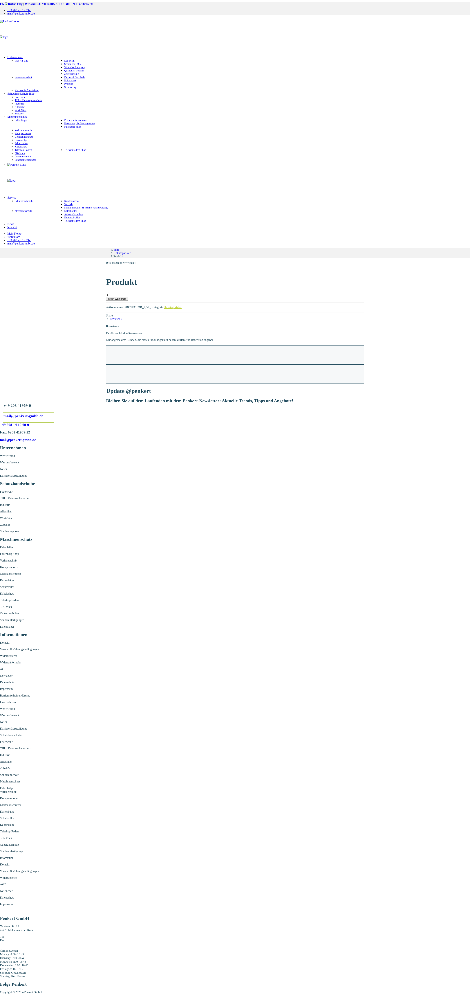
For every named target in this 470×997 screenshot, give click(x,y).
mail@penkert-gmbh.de (21, 13)
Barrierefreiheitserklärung (15, 695)
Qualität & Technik (74, 70)
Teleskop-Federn (23, 150)
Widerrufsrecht (8, 655)
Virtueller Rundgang (74, 67)
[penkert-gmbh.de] (235, 35)
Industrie (19, 103)
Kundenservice (71, 201)
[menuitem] (238, 10)
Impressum (6, 688)
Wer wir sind (21, 60)
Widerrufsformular (10, 662)
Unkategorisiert (122, 253)
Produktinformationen (75, 120)
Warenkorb (13, 236)
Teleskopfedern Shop (75, 150)
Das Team (69, 60)
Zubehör (19, 113)
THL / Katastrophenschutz (28, 100)
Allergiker (20, 107)
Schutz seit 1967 (72, 64)
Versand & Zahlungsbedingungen (19, 649)
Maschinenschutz (17, 116)
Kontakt (12, 227)
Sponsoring (70, 87)
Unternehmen (15, 57)
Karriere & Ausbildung (27, 90)
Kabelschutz (21, 146)
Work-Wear (6, 518)
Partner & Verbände (74, 77)
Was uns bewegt (9, 462)
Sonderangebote (9, 531)
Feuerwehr (20, 97)
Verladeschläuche (23, 130)
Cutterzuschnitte (23, 156)
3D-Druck (20, 153)
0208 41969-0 (14, 936)
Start (116, 249)
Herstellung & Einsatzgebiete (79, 123)
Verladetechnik (8, 560)
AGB (3, 669)
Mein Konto (14, 233)
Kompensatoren (23, 133)
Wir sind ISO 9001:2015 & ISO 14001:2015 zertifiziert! (59, 4)
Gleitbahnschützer (24, 136)
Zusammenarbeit (23, 77)
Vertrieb (68, 204)
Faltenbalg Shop (72, 126)
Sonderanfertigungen (25, 160)
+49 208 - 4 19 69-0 (14, 425)
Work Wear (20, 110)
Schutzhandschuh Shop (21, 93)
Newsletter (6, 675)
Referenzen (70, 80)
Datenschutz (7, 682)
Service (11, 197)
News (10, 224)
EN (2, 4)
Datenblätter (70, 211)
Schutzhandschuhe (24, 201)
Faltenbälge (21, 120)
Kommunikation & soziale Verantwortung (86, 207)
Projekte (68, 83)
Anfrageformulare (73, 214)
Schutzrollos (21, 143)
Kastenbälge (21, 140)
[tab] (116, 318)
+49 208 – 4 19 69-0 (19, 10)
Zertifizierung (71, 74)
